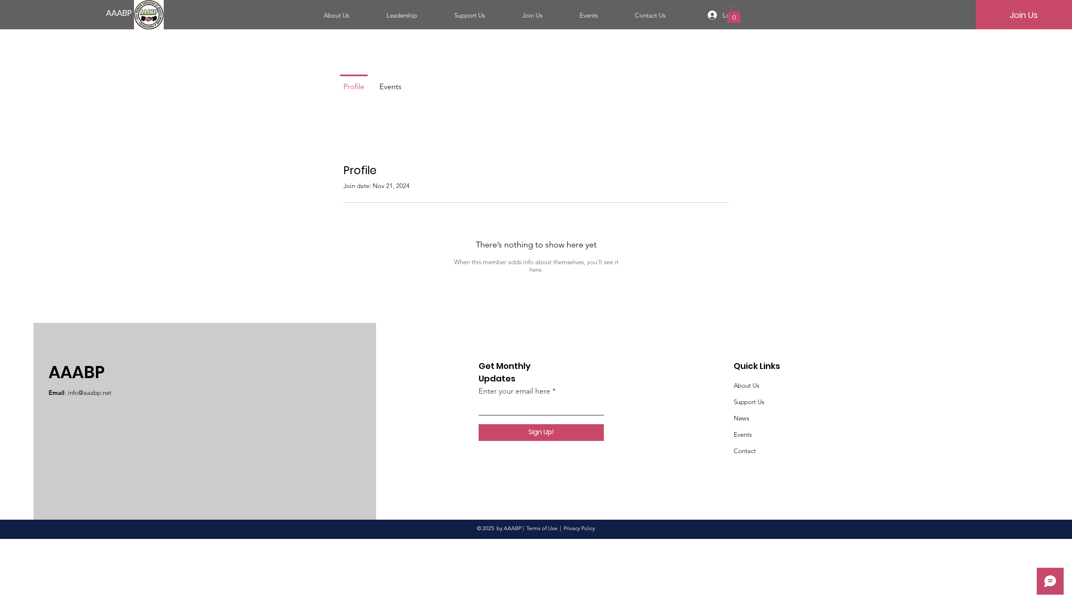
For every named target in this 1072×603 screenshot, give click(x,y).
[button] (734, 14)
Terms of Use (541, 528)
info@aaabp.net (89, 393)
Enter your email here (514, 391)
